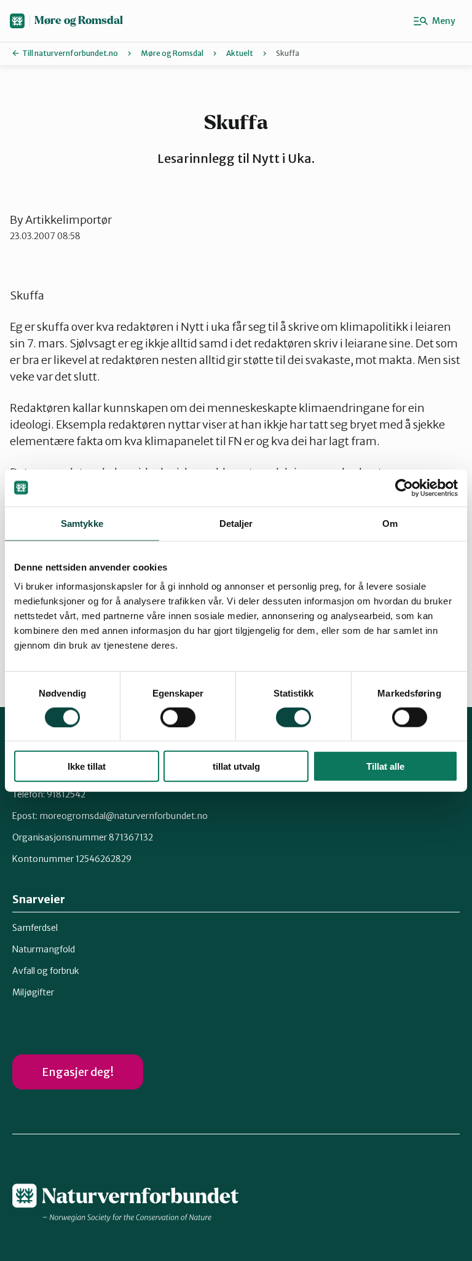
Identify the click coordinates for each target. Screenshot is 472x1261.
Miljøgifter (33, 992)
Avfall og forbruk (45, 970)
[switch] (177, 717)
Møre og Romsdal (78, 20)
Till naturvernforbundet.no (70, 53)
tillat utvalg (236, 766)
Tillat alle (385, 766)
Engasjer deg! (78, 1072)
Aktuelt (239, 53)
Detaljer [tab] (236, 523)
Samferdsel (35, 927)
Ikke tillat (87, 766)
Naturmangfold (43, 949)
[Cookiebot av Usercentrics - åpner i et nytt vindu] (404, 487)
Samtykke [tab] (82, 523)
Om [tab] (390, 523)
